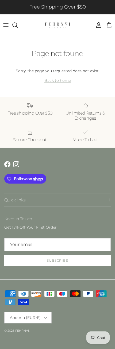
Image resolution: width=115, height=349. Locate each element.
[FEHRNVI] (57, 25)
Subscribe (57, 260)
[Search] (18, 25)
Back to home (57, 80)
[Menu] (6, 25)
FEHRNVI (22, 330)
